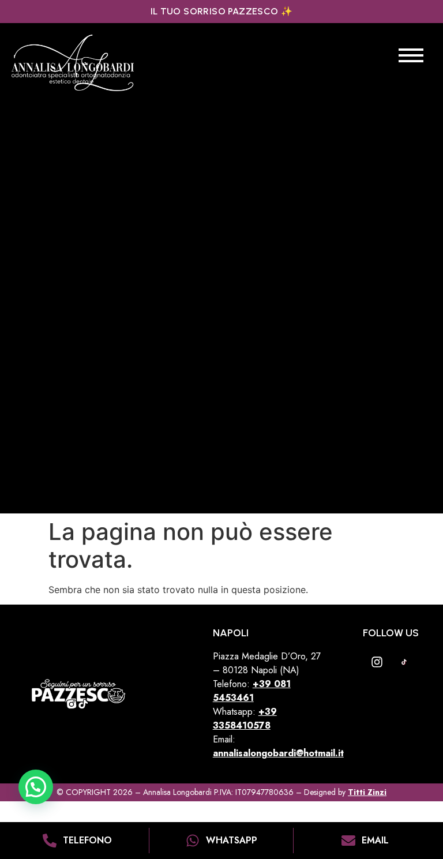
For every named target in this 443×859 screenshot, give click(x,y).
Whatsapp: (245, 718)
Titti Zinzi (367, 792)
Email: (278, 746)
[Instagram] (377, 662)
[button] (35, 787)
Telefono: (233, 684)
